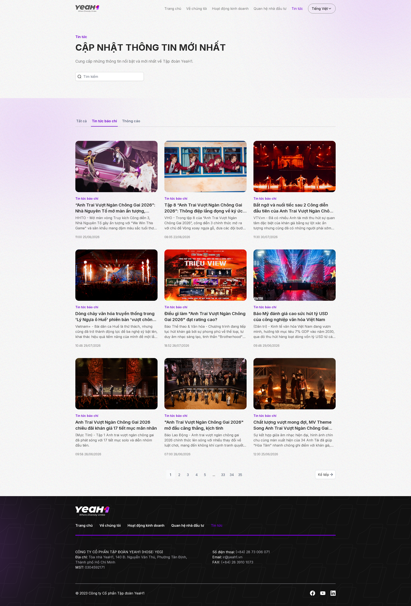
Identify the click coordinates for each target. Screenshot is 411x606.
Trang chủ (172, 8)
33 (223, 475)
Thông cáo (131, 121)
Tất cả (81, 121)
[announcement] (79, 76)
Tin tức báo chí (104, 121)
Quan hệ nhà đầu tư (270, 8)
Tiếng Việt (320, 8)
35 (240, 475)
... (214, 475)
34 (232, 475)
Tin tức (297, 8)
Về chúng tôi (196, 8)
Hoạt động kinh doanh (230, 8)
